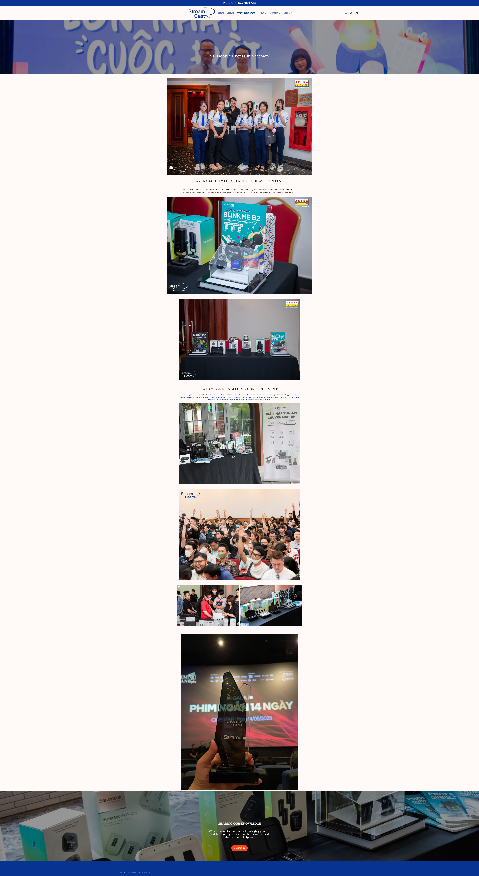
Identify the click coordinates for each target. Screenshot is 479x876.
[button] (238, 624)
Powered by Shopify (144, 872)
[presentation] (173, 605)
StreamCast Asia (130, 872)
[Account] (351, 13)
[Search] (346, 13)
